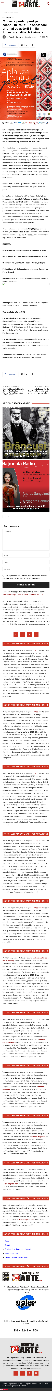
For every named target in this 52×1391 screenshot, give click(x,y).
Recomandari (13, 13)
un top (35, 650)
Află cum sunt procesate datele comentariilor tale (23, 594)
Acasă (5, 13)
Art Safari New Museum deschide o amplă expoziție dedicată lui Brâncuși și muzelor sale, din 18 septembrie (26, 453)
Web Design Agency (12, 1386)
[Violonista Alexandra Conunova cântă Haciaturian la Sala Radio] (26, 486)
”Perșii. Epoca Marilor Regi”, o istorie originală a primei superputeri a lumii (38, 391)
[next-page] (8, 516)
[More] (32, 45)
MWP (24, 1386)
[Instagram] (22, 634)
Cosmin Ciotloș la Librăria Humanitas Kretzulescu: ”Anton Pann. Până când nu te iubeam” (13, 392)
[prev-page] (4, 516)
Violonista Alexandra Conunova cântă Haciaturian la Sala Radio (26, 507)
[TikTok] (29, 634)
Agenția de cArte (16, 37)
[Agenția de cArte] (5, 37)
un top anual (38, 908)
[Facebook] (16, 634)
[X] (36, 634)
